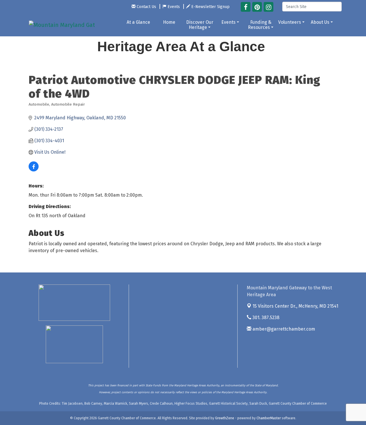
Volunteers (289, 22)
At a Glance (138, 22)
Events (228, 22)
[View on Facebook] (34, 170)
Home (169, 22)
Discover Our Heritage (199, 24)
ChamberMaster (268, 418)
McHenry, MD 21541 (295, 306)
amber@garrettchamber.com (283, 329)
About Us (320, 22)
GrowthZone (224, 418)
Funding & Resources (259, 24)
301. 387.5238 (265, 317)
